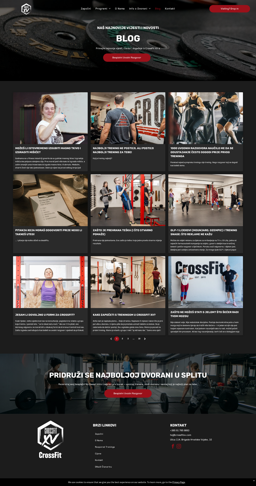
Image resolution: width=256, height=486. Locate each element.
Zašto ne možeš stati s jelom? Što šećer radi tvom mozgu (205, 314)
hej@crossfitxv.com (180, 435)
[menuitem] (86, 8)
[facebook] (173, 447)
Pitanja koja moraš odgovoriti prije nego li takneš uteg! (48, 232)
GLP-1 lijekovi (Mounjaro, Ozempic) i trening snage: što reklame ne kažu (204, 232)
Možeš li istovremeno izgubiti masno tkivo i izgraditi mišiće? (48, 150)
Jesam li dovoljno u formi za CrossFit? (45, 314)
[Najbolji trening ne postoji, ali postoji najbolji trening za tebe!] (128, 118)
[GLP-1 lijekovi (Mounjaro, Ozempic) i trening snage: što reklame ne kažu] (205, 200)
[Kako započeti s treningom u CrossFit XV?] (128, 282)
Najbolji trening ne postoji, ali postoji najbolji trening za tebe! (123, 150)
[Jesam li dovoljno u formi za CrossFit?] (50, 282)
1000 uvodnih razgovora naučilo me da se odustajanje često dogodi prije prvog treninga (202, 152)
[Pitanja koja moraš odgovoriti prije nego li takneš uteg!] (50, 200)
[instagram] (178, 447)
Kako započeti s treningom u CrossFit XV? (124, 314)
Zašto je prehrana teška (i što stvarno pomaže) (123, 232)
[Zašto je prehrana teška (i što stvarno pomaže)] (128, 200)
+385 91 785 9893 (179, 430)
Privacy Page (178, 482)
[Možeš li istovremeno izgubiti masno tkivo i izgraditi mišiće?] (50, 118)
